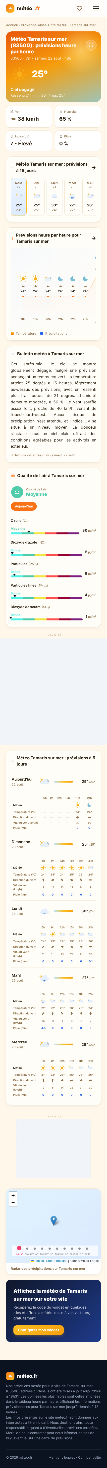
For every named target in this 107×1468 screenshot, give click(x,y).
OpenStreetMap (56, 1260)
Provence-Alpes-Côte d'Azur (43, 25)
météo (28, 8)
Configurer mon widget (38, 1330)
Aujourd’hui (24, 506)
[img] (53, 1226)
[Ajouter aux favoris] (79, 8)
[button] (54, 1221)
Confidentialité (89, 1457)
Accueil (12, 25)
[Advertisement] (53, 691)
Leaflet (39, 1260)
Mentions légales (62, 1457)
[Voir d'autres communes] (91, 45)
